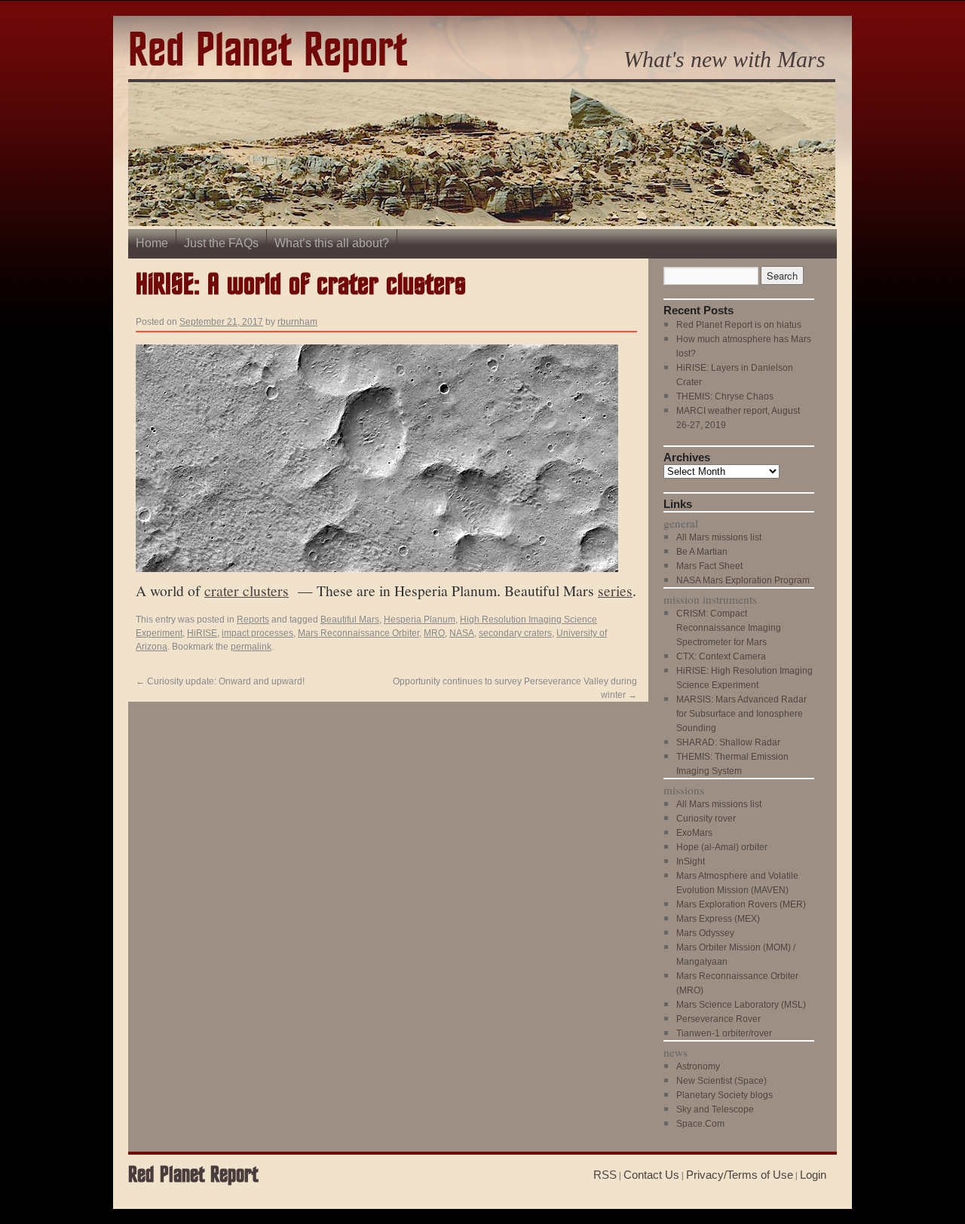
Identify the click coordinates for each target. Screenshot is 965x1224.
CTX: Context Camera (721, 656)
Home (152, 243)
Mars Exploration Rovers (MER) (741, 904)
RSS (605, 1174)
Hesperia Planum (419, 619)
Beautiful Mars (349, 619)
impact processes (257, 633)
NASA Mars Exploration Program (743, 580)
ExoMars (694, 833)
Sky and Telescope (715, 1109)
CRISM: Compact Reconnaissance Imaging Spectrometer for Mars (728, 627)
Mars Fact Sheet (709, 566)
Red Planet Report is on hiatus (738, 325)
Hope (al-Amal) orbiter (721, 847)
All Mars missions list (718, 537)
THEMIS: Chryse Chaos (725, 396)
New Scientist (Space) (721, 1081)
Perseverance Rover (718, 1019)
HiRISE (202, 633)
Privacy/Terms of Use (739, 1174)
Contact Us (651, 1174)
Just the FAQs (221, 243)
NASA (461, 633)
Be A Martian (702, 551)
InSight (690, 861)
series (615, 590)
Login (813, 1174)
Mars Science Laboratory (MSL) (741, 1004)
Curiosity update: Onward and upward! (220, 681)
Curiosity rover (706, 818)
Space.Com (700, 1123)
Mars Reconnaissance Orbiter (358, 633)
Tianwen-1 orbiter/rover (724, 1033)
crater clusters (246, 590)
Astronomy (698, 1066)
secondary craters (515, 633)
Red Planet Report (267, 51)
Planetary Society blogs (724, 1095)
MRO (434, 633)
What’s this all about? (331, 243)
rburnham (297, 322)
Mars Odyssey (705, 933)
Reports (253, 619)
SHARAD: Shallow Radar (728, 742)
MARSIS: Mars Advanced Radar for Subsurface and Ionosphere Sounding (741, 713)
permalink (251, 646)
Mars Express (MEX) (718, 918)
